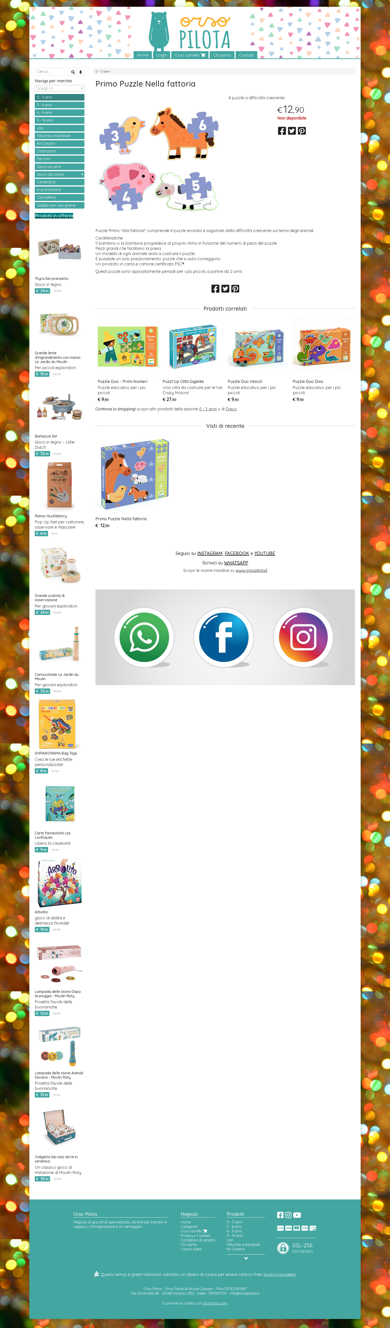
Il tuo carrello (188, 55)
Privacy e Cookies (195, 1235)
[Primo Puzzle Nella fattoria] (158, 160)
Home (143, 55)
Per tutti (43, 159)
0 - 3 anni (102, 71)
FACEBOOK (237, 553)
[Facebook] (280, 1216)
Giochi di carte (49, 166)
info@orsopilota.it (244, 1293)
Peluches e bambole (53, 135)
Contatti (246, 55)
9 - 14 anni (45, 120)
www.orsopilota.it (251, 570)
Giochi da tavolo (50, 174)
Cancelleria (46, 197)
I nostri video (191, 1249)
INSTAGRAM (210, 553)
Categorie (189, 1226)
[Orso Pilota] (195, 33)
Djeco (231, 409)
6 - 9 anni (44, 112)
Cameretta (46, 182)
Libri (40, 128)
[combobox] (59, 88)
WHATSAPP (236, 563)
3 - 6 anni (44, 105)
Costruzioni (46, 151)
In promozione (49, 189)
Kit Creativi (46, 143)
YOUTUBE (264, 553)
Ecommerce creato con (195, 1303)
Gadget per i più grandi (56, 205)
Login (161, 55)
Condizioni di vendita (198, 1240)
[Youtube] (297, 1216)
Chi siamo (222, 55)
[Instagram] (288, 1216)
